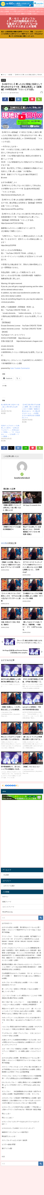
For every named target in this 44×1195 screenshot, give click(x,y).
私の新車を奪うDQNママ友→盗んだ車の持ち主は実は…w (10, 407)
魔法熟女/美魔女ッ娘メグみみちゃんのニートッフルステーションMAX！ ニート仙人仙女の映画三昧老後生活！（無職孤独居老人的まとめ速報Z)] (21, 967)
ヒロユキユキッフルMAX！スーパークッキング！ (18, 1128)
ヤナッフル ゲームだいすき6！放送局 (14, 1140)
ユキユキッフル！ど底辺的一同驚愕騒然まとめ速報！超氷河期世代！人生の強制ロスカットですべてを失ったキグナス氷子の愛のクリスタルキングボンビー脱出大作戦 (21, 1100)
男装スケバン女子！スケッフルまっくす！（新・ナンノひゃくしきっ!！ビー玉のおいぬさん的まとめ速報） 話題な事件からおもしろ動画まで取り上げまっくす (21, 1011)
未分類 (3, 80)
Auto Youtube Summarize (20, 368)
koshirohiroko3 (22, 478)
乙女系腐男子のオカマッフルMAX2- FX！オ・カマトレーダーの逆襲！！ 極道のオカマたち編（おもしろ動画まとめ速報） (21, 976)
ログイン (5, 896)
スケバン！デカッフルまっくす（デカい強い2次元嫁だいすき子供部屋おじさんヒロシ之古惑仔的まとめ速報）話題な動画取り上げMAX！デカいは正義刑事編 (22, 1069)
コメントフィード (8, 906)
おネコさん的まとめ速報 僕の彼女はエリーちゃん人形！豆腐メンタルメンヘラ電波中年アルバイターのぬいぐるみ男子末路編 (21, 930)
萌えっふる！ (6, 1113)
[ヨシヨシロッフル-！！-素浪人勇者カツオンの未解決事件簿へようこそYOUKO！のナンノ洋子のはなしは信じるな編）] (21, 1085)
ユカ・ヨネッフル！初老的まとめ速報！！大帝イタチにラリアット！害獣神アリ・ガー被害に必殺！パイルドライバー (21, 1051)
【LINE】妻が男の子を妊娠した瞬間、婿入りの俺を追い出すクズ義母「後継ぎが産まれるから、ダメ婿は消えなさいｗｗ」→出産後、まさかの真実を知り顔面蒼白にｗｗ (31, 411)
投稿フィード (6, 901)
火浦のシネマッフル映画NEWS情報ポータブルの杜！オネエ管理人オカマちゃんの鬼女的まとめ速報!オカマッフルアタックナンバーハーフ (21, 1042)
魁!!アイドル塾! (7, 1148)
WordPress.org (7, 912)
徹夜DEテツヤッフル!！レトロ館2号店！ (15, 1132)
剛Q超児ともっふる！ (9, 1136)
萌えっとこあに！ (8, 1117)
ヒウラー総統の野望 (8, 1144)
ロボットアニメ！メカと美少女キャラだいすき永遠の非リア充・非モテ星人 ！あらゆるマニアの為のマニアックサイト (21, 1020)
